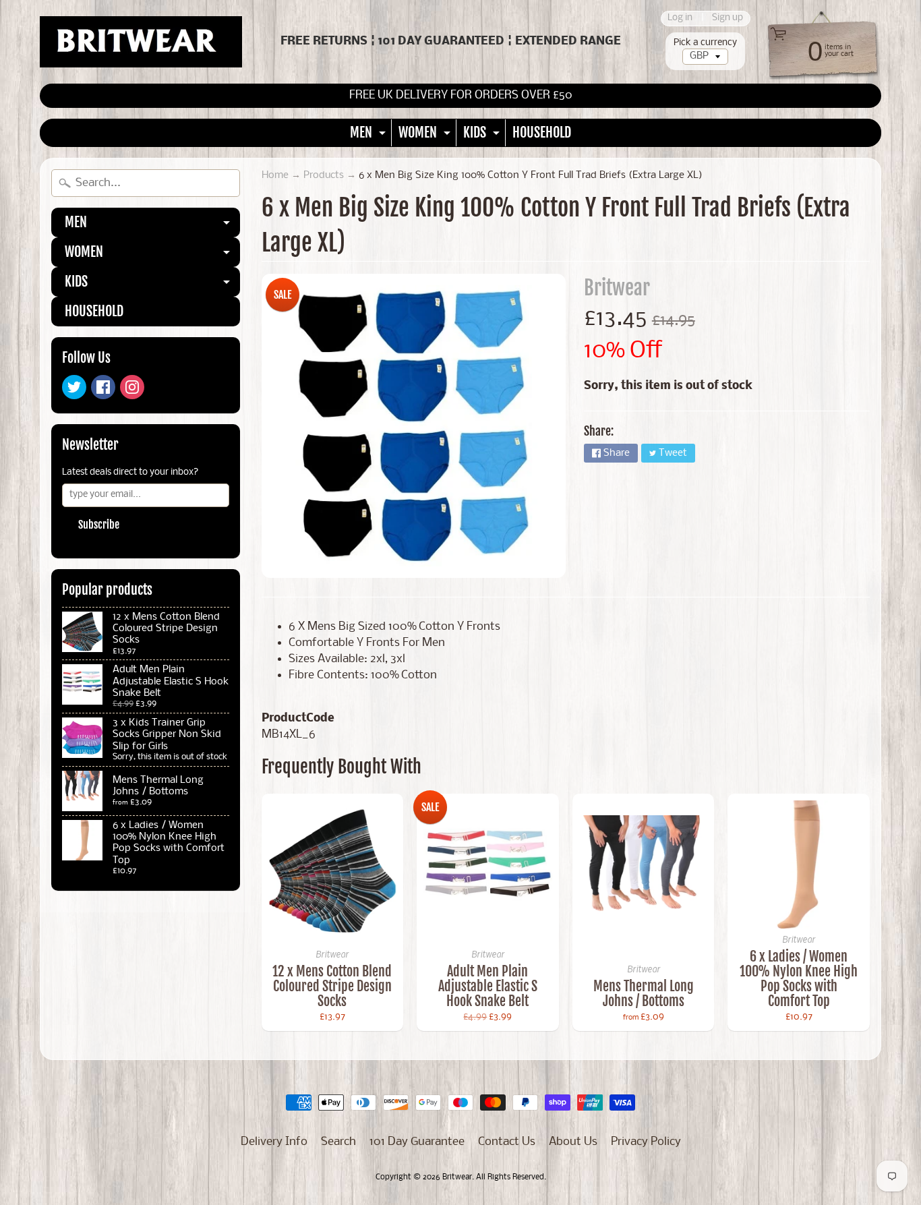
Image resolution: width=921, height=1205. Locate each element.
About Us (573, 1142)
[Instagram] (132, 387)
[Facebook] (103, 387)
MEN (369, 135)
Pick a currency (705, 43)
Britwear (617, 288)
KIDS (483, 135)
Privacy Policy (646, 1142)
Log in (679, 18)
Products (323, 176)
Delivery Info (274, 1142)
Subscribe (98, 524)
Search (338, 1142)
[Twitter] (74, 387)
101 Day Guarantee (417, 1142)
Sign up (727, 18)
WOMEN (426, 135)
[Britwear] (141, 41)
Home (275, 176)
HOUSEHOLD (541, 132)
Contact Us (506, 1142)
